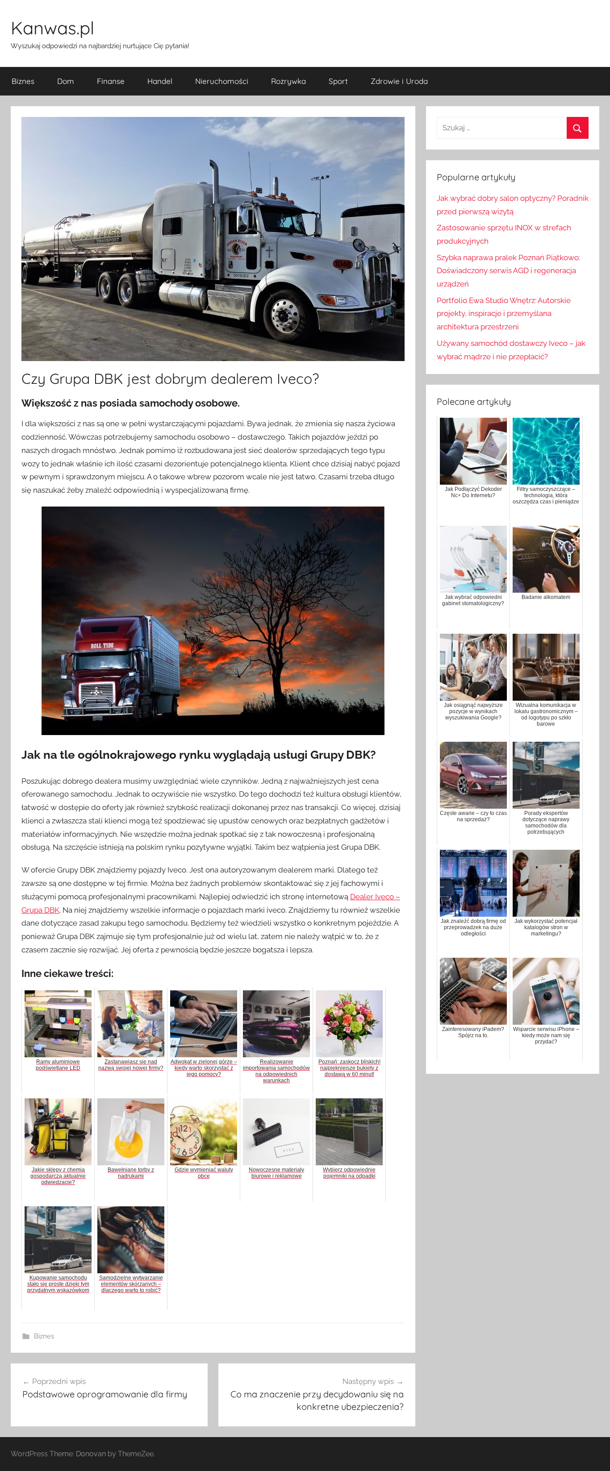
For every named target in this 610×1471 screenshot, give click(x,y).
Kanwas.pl (52, 28)
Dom (65, 81)
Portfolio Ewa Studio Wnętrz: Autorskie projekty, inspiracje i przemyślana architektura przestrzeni (504, 314)
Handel (159, 81)
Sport (338, 81)
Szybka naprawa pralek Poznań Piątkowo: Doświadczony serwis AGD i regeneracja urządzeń (508, 271)
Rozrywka (288, 81)
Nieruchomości (221, 81)
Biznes (23, 81)
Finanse (111, 81)
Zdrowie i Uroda (399, 81)
